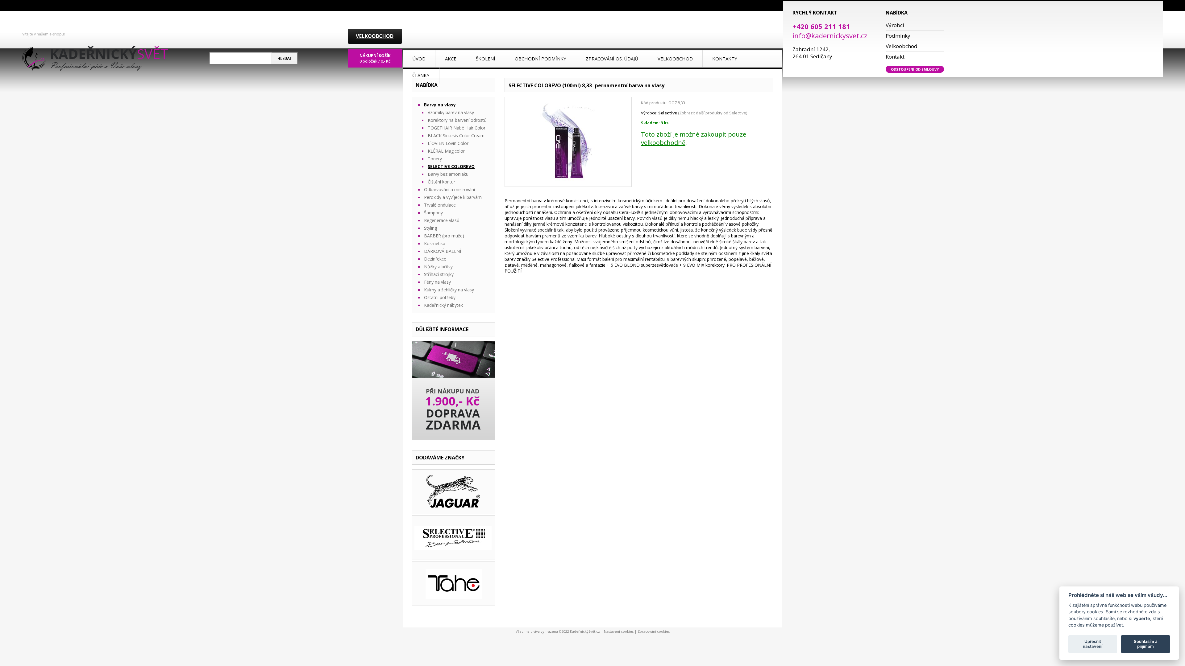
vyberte (1141, 618)
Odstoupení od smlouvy (915, 69)
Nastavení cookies (619, 631)
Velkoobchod (901, 46)
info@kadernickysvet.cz (829, 35)
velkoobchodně (663, 142)
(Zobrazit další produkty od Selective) (712, 113)
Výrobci (895, 25)
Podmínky (898, 35)
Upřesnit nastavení (1092, 644)
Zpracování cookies (654, 631)
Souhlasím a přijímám (1146, 644)
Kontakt (895, 56)
